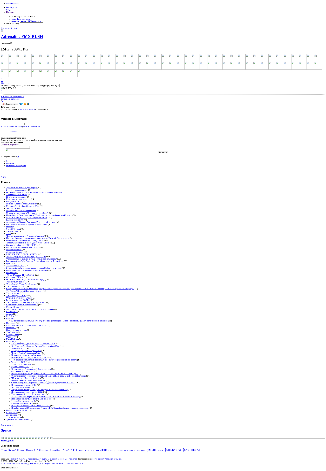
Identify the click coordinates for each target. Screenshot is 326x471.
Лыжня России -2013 (15, 266)
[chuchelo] (9, 438)
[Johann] (24, 438)
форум (94, 459)
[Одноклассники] (25, 104)
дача (74, 449)
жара (81, 450)
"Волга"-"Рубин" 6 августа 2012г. (25, 353)
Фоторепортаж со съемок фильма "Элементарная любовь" (31, 259)
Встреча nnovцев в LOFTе (17, 300)
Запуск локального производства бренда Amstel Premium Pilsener (39, 390)
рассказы (141, 450)
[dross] (15, 438)
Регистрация (11, 7)
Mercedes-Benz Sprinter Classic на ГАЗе (22, 206)
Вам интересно (17, 96)
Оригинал (5, 83)
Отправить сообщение (16, 166)
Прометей (30, 450)
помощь (13, 131)
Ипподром (10, 323)
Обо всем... (11, 328)
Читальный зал (12, 293)
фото (186, 449)
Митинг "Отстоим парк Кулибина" (21, 204)
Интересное (11, 273)
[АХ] (39, 438)
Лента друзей (7, 425)
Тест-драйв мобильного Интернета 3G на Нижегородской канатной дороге (44, 360)
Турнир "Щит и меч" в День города (22, 188)
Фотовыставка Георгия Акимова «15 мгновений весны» (30, 222)
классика (95, 450)
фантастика (173, 449)
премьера (131, 450)
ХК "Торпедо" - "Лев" (15, 286)
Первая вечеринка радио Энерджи (26, 355)
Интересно (6, 96)
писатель (122, 450)
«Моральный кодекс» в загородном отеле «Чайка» (28, 243)
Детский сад (11, 415)
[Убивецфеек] (48, 438)
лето (103, 449)
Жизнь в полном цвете (16, 190)
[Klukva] (27, 438)
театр (160, 450)
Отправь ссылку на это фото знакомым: (18, 85)
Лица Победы (12, 231)
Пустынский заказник (15, 197)
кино (87, 450)
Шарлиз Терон (12, 334)
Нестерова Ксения (9, 28)
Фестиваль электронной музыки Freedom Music (26, 224)
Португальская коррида (16, 330)
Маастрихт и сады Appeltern (18, 199)
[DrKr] (12, 438)
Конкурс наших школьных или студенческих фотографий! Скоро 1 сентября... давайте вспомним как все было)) (60, 321)
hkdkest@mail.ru (18, 459)
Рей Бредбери (43, 450)
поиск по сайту (12, 24)
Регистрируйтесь (27, 109)
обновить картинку (10, 145)
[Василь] (42, 438)
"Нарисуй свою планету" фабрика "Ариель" (25, 236)
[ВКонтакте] (19, 104)
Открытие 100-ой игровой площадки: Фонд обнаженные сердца (34, 192)
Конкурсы (10, 318)
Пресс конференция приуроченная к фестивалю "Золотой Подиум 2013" (38, 238)
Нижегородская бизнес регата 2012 (26, 392)
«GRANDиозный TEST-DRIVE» (20, 275)
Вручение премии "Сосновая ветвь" (22, 305)
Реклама (117, 459)
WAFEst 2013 (12, 208)
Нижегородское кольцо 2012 (23, 385)
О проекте (30, 459)
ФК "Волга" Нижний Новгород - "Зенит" (24, 291)
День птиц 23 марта (14, 252)
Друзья (6, 430)
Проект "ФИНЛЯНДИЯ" (17, 410)
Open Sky (10, 227)
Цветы (9, 263)
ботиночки (16, 417)
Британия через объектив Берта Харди (23, 247)
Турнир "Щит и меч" (15, 282)
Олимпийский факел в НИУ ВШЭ (21, 245)
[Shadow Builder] (33, 438)
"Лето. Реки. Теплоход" (21, 364)
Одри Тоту (11, 337)
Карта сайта (41, 459)
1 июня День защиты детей (23, 401)
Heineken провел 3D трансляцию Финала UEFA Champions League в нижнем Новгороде (49, 408)
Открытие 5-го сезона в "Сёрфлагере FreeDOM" (27, 213)
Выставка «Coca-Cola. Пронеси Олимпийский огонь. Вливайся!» (34, 261)
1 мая (8, 234)
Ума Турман (11, 332)
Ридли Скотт (55, 450)
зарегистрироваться (31, 126)
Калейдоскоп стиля (14, 220)
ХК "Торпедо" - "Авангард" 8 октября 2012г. (25, 302)
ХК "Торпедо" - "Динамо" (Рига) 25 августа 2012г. (33, 344)
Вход (8, 10)
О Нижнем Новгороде (57, 459)
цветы (195, 449)
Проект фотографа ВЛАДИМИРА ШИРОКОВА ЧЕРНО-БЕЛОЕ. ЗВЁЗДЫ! (44, 373)
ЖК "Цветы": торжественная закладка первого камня (29, 309)
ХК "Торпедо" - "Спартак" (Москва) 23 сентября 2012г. (35, 346)
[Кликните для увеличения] (2, 31)
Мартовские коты (14, 250)
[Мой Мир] (27, 104)
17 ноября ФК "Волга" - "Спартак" (21, 284)
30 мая (4, 450)
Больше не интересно (10, 99)
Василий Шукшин (16, 450)
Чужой (66, 450)
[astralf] (5, 438)
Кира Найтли (12, 339)
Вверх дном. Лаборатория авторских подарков (26, 270)
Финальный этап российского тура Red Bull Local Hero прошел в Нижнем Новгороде (48, 376)
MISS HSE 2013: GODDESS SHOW (21, 254)
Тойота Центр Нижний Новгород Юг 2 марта (26, 256)
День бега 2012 (18, 348)
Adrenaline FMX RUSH (22, 36)
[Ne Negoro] (30, 438)
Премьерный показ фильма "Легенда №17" (25, 240)
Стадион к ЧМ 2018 (14, 277)
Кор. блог (73, 459)
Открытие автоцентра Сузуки (19, 298)
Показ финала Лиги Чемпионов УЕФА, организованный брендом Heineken (39, 215)
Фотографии (11, 341)
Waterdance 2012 (18, 362)
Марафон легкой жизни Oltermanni (21, 211)
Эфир (8, 161)
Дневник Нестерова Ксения (18, 419)
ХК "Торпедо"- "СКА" (16, 295)
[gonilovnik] (18, 438)
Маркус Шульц (12, 307)
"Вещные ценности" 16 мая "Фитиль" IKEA (30, 406)
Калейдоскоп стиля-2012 (22, 403)
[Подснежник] (45, 438)
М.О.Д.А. (10, 316)
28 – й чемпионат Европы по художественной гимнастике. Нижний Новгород (45, 396)
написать (26, 19)
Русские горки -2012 (20, 367)
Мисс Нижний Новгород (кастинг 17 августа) (26, 325)
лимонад (112, 450)
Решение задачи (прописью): (13, 138)
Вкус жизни (11, 412)
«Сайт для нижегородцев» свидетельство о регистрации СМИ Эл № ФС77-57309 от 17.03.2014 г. (43, 463)
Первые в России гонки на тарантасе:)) (28, 380)
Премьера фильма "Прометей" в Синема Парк (31, 399)
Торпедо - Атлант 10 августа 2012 (26, 351)
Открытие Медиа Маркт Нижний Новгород (25, 279)
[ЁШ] (51, 438)
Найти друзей (7, 441)
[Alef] (2, 438)
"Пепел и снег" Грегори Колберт (25, 378)
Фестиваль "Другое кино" (22, 371)
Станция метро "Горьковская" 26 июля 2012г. (31, 369)
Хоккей (9, 314)
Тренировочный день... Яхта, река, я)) (27, 394)
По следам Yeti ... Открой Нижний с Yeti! (29, 357)
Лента (3, 177)
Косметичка (11, 312)
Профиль (10, 163)
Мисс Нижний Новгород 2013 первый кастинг (26, 217)
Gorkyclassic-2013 (13, 201)
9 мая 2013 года (13, 229)
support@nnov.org (105, 459)
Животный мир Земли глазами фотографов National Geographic (34, 268)
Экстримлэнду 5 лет (20, 387)
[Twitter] (22, 104)
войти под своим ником (11, 126)
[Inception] (21, 438)
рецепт (151, 449)
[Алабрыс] (36, 438)
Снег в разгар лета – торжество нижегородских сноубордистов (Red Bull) (43, 383)
